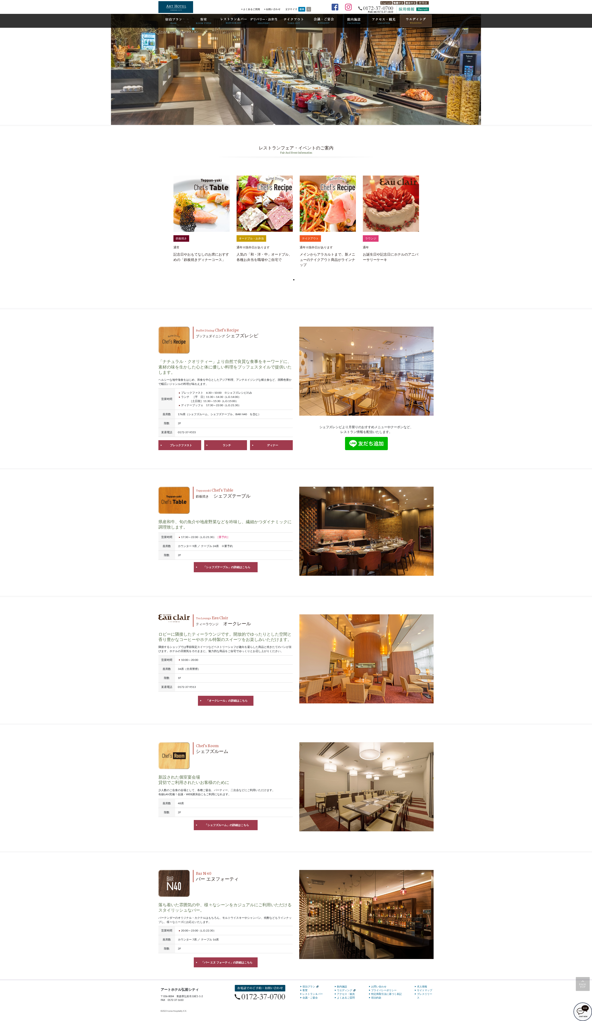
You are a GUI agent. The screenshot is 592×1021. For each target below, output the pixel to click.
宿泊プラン (308, 986)
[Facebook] (335, 7)
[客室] (203, 21)
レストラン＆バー (312, 994)
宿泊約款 (376, 997)
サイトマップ (424, 990)
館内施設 (342, 986)
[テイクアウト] (294, 21)
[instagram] (348, 7)
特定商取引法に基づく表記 (386, 994)
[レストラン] (234, 21)
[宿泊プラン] (173, 21)
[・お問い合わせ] (272, 9)
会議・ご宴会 (310, 997)
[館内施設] (354, 21)
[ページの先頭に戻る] (583, 984)
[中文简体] (410, 3)
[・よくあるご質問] (250, 9)
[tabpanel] (201, 219)
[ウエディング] (415, 21)
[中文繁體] (398, 3)
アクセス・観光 (346, 994)
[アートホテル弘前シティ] (175, 7)
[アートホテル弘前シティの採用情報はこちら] (413, 9)
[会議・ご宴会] (324, 21)
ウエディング (344, 990)
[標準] (301, 9)
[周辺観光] (384, 21)
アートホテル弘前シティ (171, 32)
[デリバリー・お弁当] (264, 21)
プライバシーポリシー (384, 990)
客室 (305, 990)
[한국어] (423, 3)
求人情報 (422, 986)
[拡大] (308, 9)
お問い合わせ (378, 986)
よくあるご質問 (346, 997)
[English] (386, 3)
